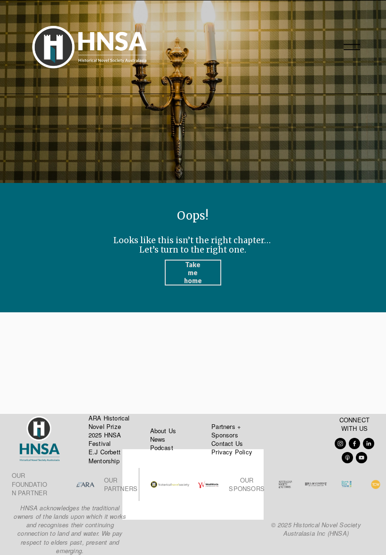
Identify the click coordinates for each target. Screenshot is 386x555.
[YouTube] (361, 457)
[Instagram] (340, 443)
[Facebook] (354, 443)
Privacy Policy (231, 452)
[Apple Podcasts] (347, 457)
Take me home (193, 273)
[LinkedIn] (368, 443)
